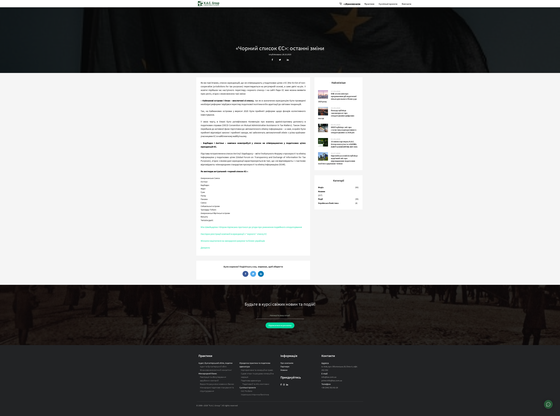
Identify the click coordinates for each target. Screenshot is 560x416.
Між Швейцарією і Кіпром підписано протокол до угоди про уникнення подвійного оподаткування (251, 227)
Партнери (284, 366)
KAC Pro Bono (246, 391)
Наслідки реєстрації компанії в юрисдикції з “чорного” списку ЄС (234, 233)
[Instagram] (284, 384)
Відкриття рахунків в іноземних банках (217, 384)
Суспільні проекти (388, 3)
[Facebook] (281, 384)
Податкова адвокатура (251, 380)
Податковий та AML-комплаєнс (255, 384)
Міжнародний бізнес (207, 373)
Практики (369, 3)
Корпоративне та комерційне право (257, 370)
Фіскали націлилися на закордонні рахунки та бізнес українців (233, 240)
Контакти (406, 3)
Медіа (320, 187)
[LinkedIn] (287, 384)
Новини (321, 191)
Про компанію (353, 3)
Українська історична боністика (255, 394)
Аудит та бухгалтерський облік (213, 366)
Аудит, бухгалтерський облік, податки (215, 363)
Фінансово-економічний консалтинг (216, 370)
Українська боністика (328, 203)
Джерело (205, 247)
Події (320, 199)
